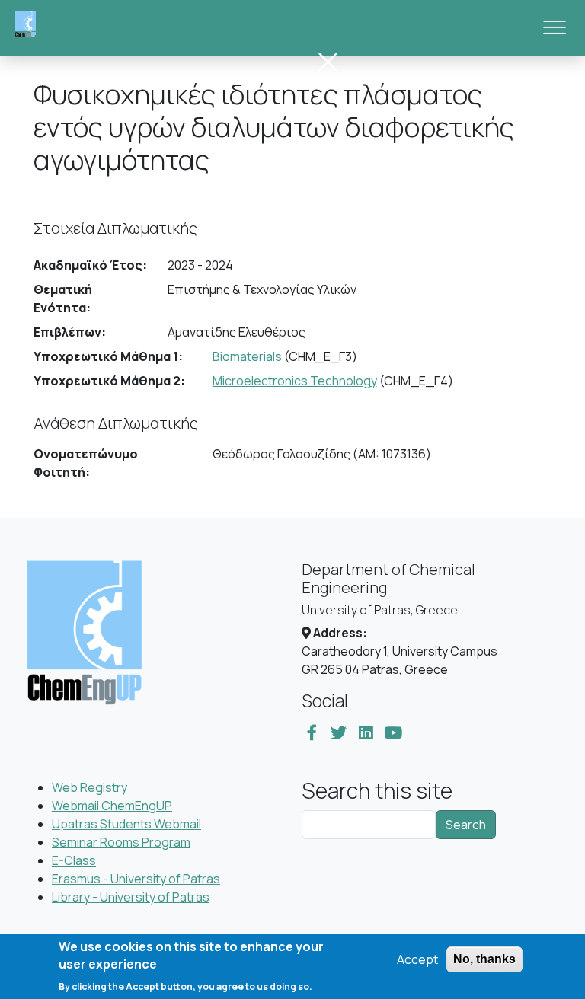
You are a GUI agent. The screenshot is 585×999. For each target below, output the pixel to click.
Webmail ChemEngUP (112, 805)
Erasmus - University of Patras (136, 878)
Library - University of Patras (130, 897)
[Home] (31, 27)
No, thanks (484, 959)
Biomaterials (247, 356)
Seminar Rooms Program (121, 842)
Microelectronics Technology (295, 380)
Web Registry (89, 787)
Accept (417, 959)
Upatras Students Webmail (126, 823)
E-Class (74, 860)
